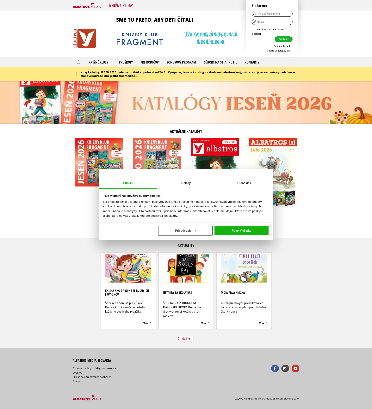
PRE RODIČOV (149, 62)
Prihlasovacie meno (268, 13)
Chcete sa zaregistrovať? (280, 50)
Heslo (260, 21)
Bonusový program (181, 62)
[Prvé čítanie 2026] (186, 102)
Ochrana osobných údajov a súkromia (94, 368)
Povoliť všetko (241, 230)
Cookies (77, 372)
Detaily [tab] (186, 183)
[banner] (87, 4)
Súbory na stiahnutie (220, 62)
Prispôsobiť (183, 230)
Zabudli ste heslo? (283, 46)
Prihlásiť (283, 39)
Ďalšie (186, 338)
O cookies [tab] (244, 183)
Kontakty (252, 62)
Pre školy (126, 62)
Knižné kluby (99, 62)
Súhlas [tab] (128, 183)
